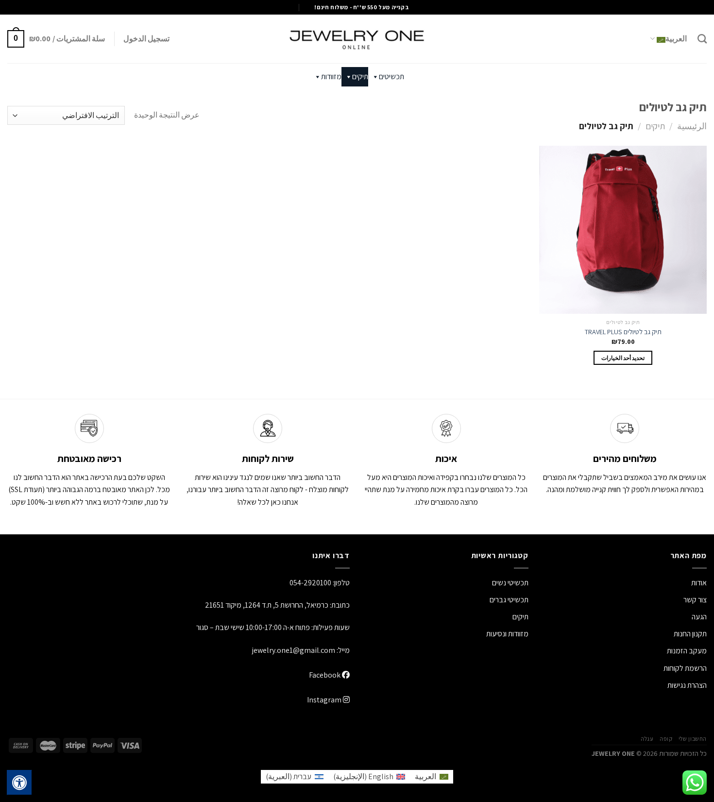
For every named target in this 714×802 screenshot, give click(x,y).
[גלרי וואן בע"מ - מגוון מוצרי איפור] (357, 39)
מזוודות (331, 76)
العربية (676, 39)
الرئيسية (692, 126)
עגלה (647, 739)
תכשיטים (391, 76)
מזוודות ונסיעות (507, 634)
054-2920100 (310, 583)
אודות (699, 583)
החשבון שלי (693, 739)
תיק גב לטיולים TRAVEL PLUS (623, 331)
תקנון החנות (690, 634)
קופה (666, 739)
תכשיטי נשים (510, 583)
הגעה (699, 617)
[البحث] (702, 38)
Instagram (325, 700)
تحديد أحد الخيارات (623, 357)
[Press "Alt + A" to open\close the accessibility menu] (19, 782)
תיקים (360, 76)
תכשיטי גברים (509, 600)
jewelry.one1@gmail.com (293, 650)
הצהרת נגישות (687, 685)
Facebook (325, 675)
